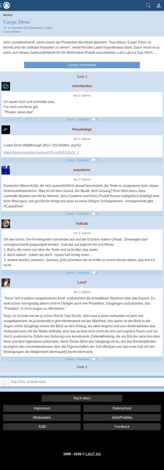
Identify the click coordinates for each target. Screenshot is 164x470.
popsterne (82, 170)
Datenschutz (122, 408)
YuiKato (82, 223)
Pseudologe (82, 129)
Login (158, 5)
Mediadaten (42, 417)
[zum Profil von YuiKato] (5, 224)
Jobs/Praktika (122, 417)
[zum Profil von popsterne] (5, 170)
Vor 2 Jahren (82, 95)
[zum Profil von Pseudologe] (5, 129)
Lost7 (82, 282)
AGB (42, 426)
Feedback (122, 426)
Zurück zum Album (82, 65)
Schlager (15, 31)
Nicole (8, 15)
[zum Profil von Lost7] (5, 282)
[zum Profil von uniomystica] (5, 86)
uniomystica (82, 86)
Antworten (83, 119)
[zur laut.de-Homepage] (5, 5)
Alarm (70, 119)
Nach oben (82, 398)
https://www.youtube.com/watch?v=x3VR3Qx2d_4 (41, 152)
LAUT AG (93, 454)
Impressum (42, 408)
